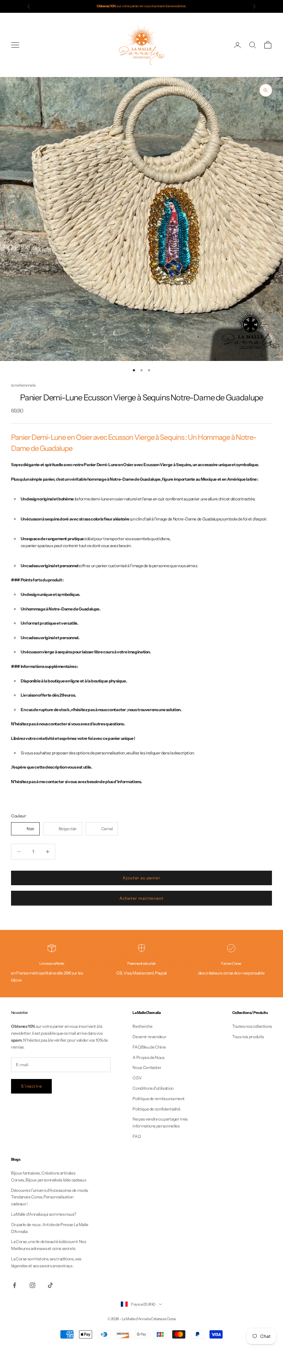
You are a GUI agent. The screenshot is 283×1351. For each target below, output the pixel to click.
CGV (137, 1077)
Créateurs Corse (163, 1318)
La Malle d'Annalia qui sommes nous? (43, 1214)
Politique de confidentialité (156, 1109)
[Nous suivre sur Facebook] (14, 1285)
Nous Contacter (147, 1067)
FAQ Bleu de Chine (149, 1047)
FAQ (136, 1136)
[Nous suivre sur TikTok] (50, 1285)
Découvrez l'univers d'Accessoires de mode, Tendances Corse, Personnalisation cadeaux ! (49, 1197)
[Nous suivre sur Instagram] (32, 1285)
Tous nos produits (248, 1036)
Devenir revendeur (149, 1036)
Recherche (142, 1026)
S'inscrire (31, 1086)
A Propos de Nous (148, 1057)
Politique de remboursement (159, 1098)
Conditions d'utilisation (153, 1088)
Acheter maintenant (141, 898)
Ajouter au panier (141, 877)
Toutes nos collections (252, 1026)
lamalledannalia (23, 385)
